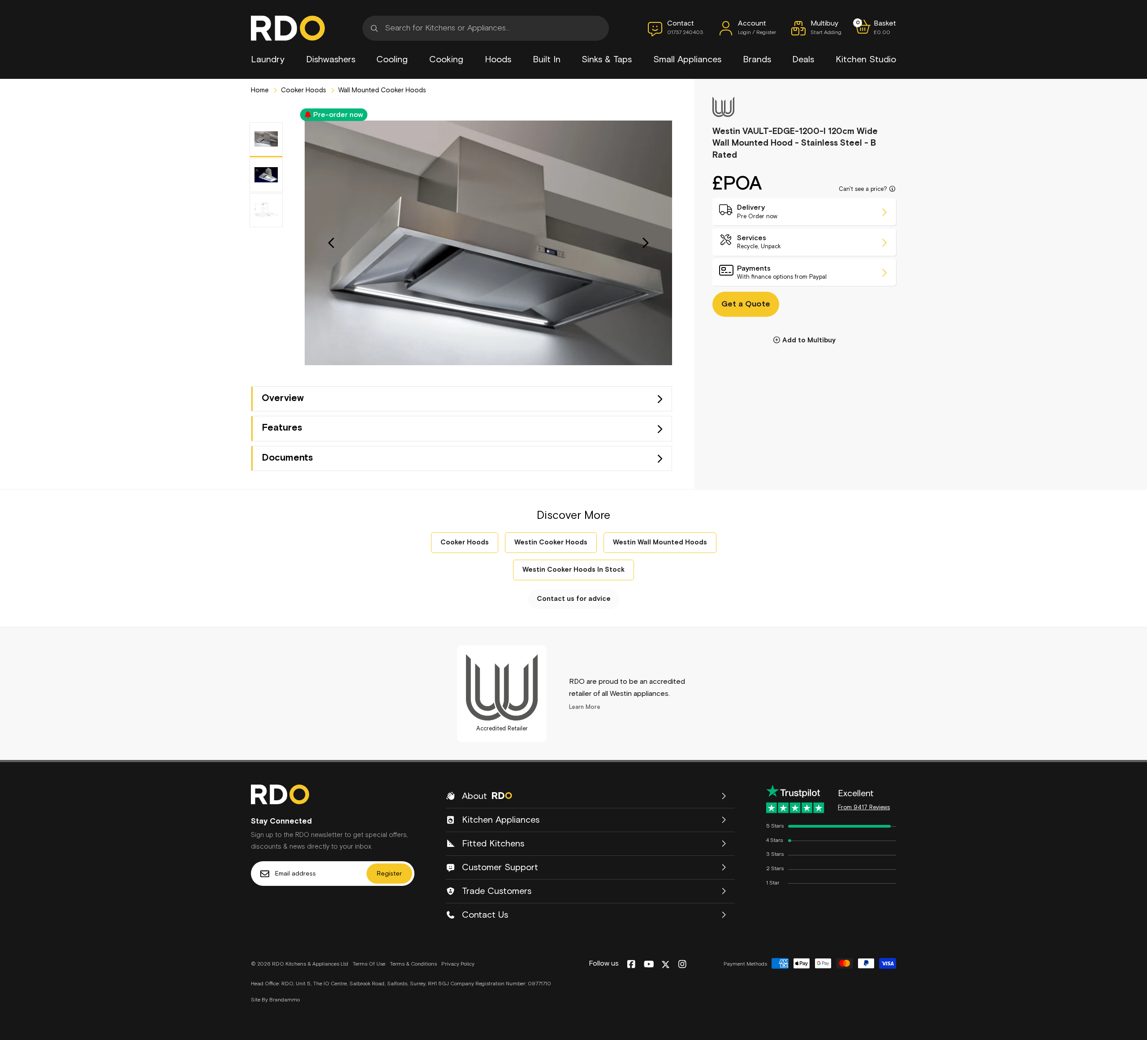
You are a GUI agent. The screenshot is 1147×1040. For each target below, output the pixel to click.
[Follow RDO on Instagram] (682, 964)
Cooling (392, 59)
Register (389, 874)
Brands (757, 59)
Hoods (498, 59)
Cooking (446, 59)
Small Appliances (687, 59)
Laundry (268, 59)
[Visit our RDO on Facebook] (631, 964)
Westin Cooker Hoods (550, 542)
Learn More (584, 707)
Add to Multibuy (809, 340)
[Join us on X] (665, 964)
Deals (803, 59)
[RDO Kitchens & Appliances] (288, 28)
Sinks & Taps (607, 59)
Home (260, 90)
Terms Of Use (369, 964)
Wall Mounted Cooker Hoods (381, 90)
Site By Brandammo (275, 1000)
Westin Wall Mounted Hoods (660, 542)
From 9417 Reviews (864, 808)
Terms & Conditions (413, 964)
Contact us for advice (574, 599)
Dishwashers (330, 59)
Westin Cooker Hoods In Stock (573, 569)
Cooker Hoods (302, 90)
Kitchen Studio (866, 59)
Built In (547, 59)
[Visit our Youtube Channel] (649, 964)
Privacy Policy (457, 964)
